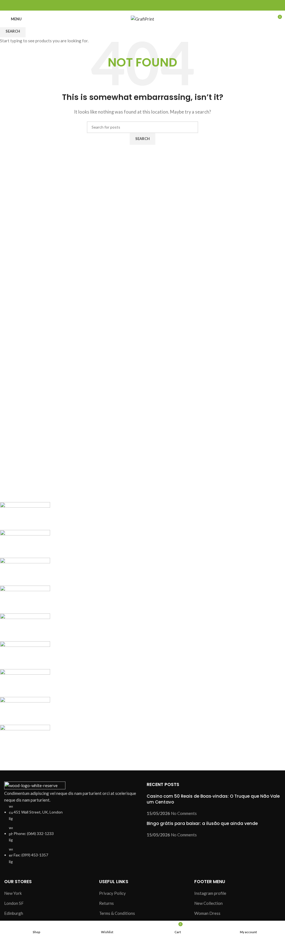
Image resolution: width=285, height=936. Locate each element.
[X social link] (136, 5)
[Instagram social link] (142, 5)
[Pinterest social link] (155, 5)
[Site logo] (142, 18)
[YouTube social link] (149, 5)
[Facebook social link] (130, 5)
